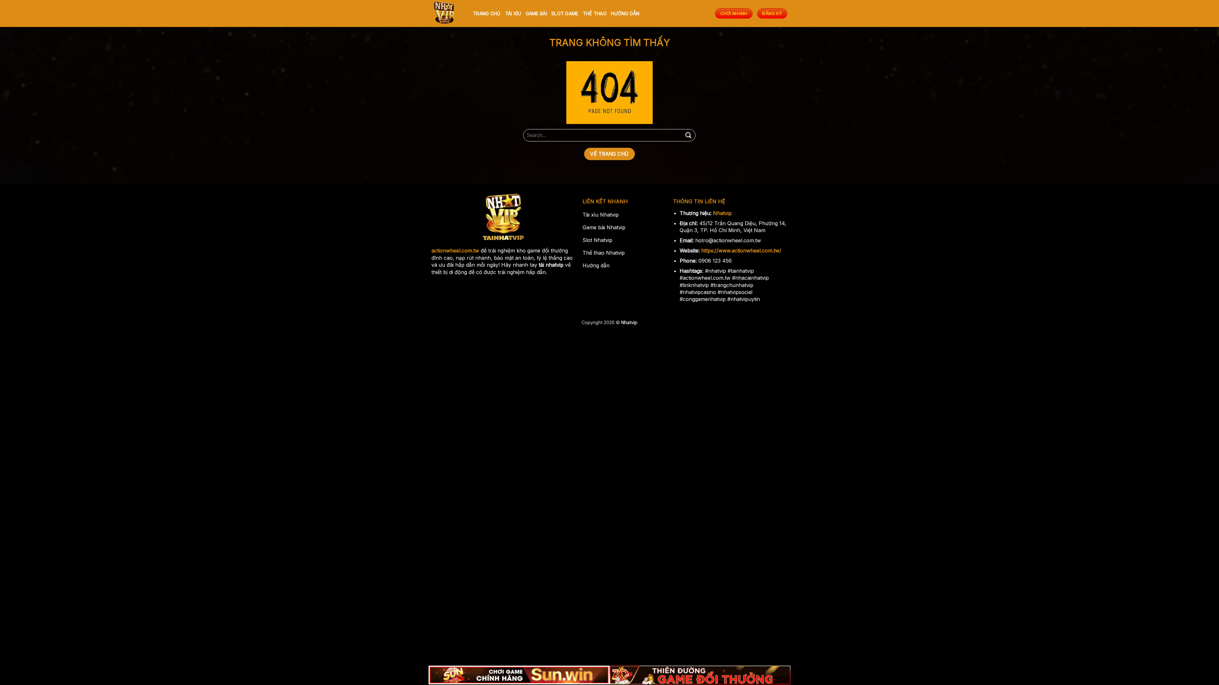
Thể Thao (595, 13)
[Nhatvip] (447, 13)
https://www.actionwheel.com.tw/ (741, 250)
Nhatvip (722, 213)
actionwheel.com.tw (455, 250)
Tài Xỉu (513, 13)
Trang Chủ (487, 13)
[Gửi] (688, 135)
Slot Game (564, 13)
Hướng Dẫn (625, 13)
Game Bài (536, 13)
